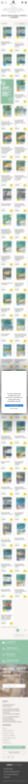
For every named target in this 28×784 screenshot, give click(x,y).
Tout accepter (14, 405)
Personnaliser (14, 408)
